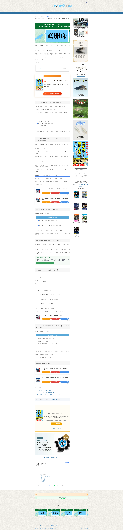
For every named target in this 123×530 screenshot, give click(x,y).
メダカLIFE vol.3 (42, 478)
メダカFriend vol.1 (43, 481)
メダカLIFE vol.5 (42, 480)
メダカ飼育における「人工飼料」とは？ (44, 390)
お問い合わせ (36, 528)
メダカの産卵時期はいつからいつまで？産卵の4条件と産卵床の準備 (49, 395)
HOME (35, 525)
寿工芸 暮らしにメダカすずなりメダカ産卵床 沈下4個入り (52, 315)
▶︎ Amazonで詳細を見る (56, 423)
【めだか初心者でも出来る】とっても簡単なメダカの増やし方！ (49, 394)
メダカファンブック (43, 475)
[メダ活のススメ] (61, 5)
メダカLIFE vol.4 (42, 479)
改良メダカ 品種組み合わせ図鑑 (45, 476)
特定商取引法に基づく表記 (52, 528)
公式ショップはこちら (81, 75)
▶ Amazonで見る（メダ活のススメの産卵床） (45, 262)
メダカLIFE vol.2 (42, 477)
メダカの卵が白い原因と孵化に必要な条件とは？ (46, 392)
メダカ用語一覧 (48, 16)
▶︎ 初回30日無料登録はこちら (56, 428)
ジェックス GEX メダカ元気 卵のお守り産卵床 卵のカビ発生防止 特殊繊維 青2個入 (55, 189)
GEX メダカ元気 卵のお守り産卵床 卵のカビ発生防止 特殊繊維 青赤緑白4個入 (55, 199)
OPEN (65, 68)
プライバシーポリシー (43, 528)
